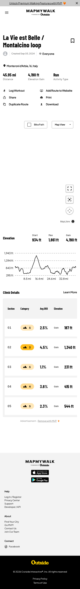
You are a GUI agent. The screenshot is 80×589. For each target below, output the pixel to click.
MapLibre (65, 221)
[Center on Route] (69, 199)
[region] (40, 171)
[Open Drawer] (6, 12)
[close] (76, 3)
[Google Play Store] (40, 480)
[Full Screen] (69, 188)
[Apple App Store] (40, 473)
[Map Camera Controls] (69, 210)
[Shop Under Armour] (40, 563)
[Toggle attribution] (73, 221)
